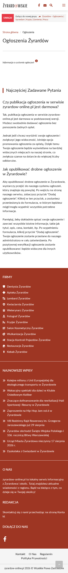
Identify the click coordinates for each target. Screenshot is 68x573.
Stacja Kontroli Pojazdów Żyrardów (29, 340)
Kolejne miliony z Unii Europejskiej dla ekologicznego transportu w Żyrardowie (31, 382)
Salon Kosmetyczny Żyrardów (25, 328)
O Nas (32, 554)
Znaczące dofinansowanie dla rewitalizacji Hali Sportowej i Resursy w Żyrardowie (35, 402)
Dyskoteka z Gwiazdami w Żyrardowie (30, 451)
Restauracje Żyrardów (20, 346)
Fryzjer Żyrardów (17, 322)
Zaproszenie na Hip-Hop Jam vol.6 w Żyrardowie (29, 412)
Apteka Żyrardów (17, 292)
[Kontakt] (44, 5)
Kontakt (20, 554)
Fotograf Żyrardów (18, 316)
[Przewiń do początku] (59, 564)
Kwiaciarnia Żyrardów (20, 304)
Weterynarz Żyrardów (20, 310)
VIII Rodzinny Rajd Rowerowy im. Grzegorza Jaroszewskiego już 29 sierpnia (33, 423)
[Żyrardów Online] (15, 5)
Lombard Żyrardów (18, 298)
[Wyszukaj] (51, 6)
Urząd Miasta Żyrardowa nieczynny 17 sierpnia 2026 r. (36, 443)
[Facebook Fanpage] (38, 5)
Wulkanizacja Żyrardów (21, 334)
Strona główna (10, 32)
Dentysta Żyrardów (19, 286)
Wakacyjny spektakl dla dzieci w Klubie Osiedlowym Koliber (31, 392)
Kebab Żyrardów (17, 351)
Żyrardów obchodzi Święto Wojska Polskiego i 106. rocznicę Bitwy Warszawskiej (35, 433)
